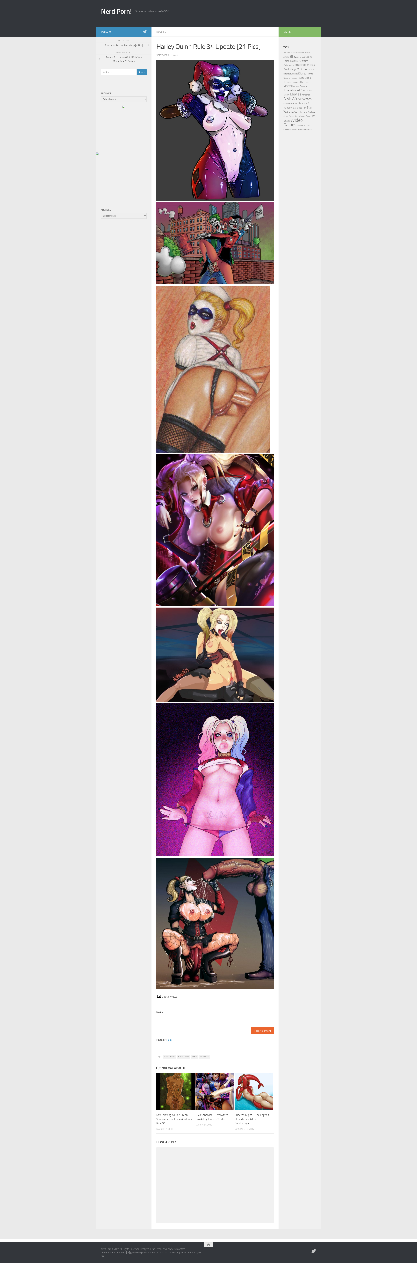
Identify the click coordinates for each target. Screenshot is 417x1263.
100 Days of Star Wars (291, 52)
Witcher (286, 130)
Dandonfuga (289, 69)
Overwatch (304, 99)
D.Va (312, 65)
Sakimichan (204, 1056)
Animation (305, 52)
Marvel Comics (300, 90)
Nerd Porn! (116, 11)
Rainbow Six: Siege (292, 107)
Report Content (262, 1030)
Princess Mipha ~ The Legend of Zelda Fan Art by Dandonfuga (252, 1119)
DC (297, 69)
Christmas (287, 65)
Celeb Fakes (289, 60)
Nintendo (306, 94)
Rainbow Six (304, 103)
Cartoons (307, 56)
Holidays (287, 82)
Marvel (287, 86)
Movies (295, 94)
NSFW (194, 1056)
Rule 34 (161, 31)
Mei (310, 90)
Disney (302, 73)
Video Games (293, 122)
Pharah (286, 103)
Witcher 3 (293, 130)
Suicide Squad (300, 116)
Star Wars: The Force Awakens (303, 112)
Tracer (308, 116)
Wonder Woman (305, 129)
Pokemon (293, 103)
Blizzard (295, 56)
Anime (286, 57)
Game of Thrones (290, 78)
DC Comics (306, 69)
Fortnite (310, 74)
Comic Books (169, 1056)
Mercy (286, 94)
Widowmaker (303, 125)
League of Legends (300, 82)
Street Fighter (288, 116)
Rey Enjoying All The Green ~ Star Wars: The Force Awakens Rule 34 (174, 1119)
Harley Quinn (183, 1056)
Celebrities (302, 60)
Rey (304, 107)
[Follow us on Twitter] (145, 32)
